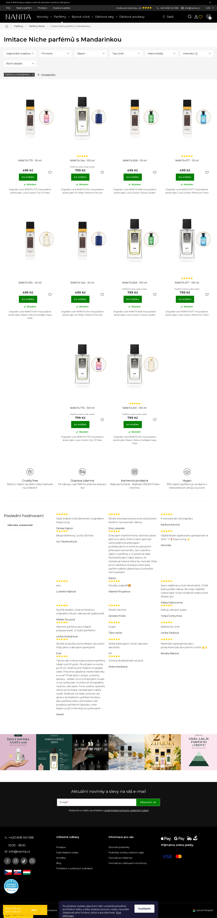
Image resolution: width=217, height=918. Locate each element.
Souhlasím (144, 908)
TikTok (23, 861)
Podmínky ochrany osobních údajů (126, 852)
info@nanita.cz (192, 8)
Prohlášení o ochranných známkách (74, 868)
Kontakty (61, 858)
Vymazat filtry (48, 74)
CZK (208, 8)
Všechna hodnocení (20, 525)
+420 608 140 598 (169, 8)
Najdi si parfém (24, 8)
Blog (58, 863)
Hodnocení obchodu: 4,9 (129, 8)
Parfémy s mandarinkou (17, 74)
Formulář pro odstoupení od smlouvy (127, 863)
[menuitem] (44, 17)
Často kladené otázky (67, 852)
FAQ (8, 8)
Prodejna (42, 8)
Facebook (7, 861)
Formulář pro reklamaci (120, 858)
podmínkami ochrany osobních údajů (126, 810)
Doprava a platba (61, 8)
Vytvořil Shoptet (204, 910)
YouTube (32, 861)
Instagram (15, 861)
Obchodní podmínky (118, 847)
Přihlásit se (148, 802)
